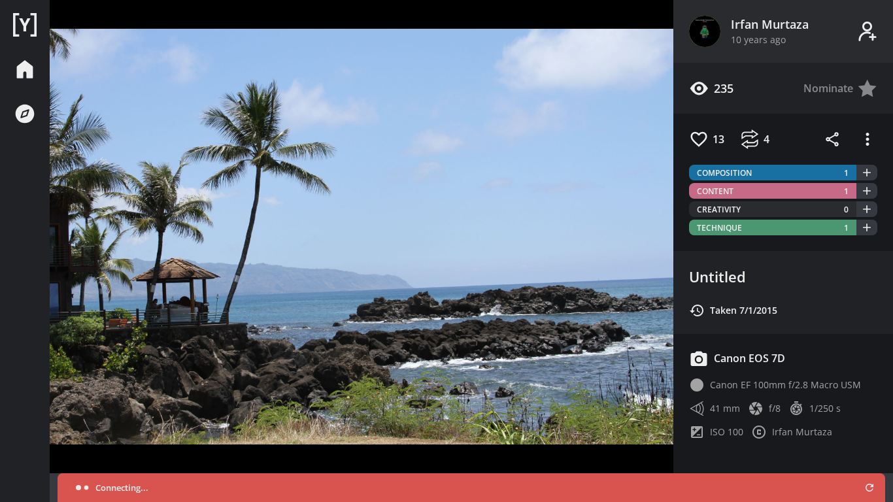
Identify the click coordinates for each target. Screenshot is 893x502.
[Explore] (24, 113)
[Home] (24, 24)
